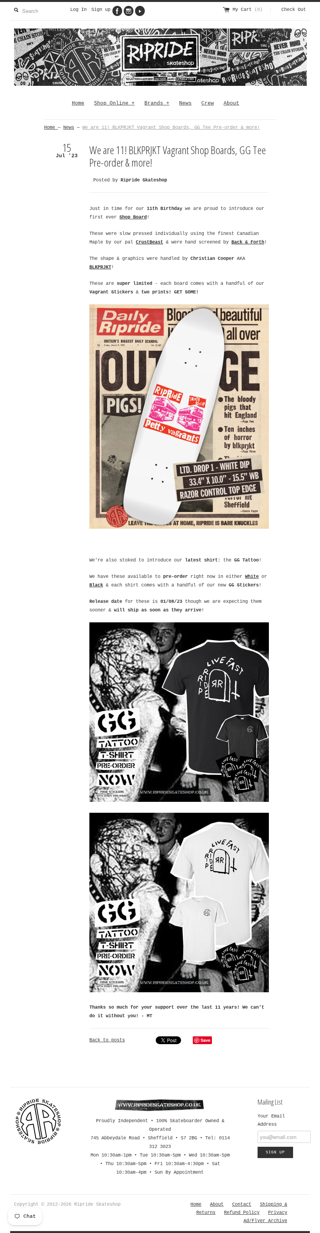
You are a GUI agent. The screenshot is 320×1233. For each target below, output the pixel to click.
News (185, 103)
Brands (156, 103)
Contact (241, 1204)
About (231, 103)
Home (78, 103)
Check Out (293, 9)
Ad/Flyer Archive (265, 1221)
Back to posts (107, 1040)
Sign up (100, 9)
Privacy (277, 1212)
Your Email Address (271, 1120)
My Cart (248, 9)
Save (205, 1040)
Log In (78, 9)
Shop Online (114, 103)
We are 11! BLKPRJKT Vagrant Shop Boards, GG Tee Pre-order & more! (171, 127)
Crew (207, 103)
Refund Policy (242, 1212)
